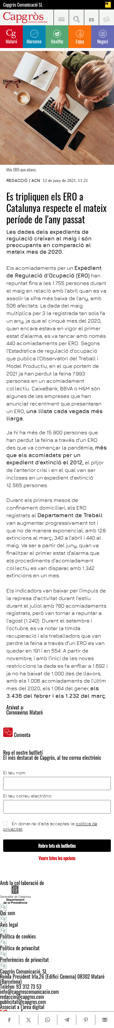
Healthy (57, 41)
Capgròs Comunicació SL (23, 5)
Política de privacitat (20, 948)
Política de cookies (18, 936)
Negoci (102, 41)
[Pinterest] (85, 1020)
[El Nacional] (108, 5)
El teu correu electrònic (27, 795)
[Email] (104, 1020)
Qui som (7, 913)
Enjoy (80, 41)
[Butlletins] (106, 17)
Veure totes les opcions (57, 858)
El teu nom (14, 772)
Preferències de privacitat (24, 959)
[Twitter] (28, 1019)
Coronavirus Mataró (24, 712)
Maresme (34, 41)
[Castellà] (91, 17)
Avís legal (9, 924)
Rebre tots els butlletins (57, 845)
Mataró (11, 41)
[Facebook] (9, 1020)
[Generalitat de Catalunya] (57, 894)
